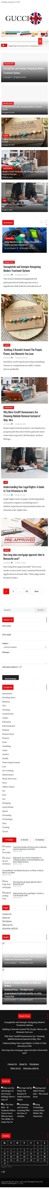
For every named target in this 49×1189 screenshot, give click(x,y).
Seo (3, 799)
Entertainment (8, 726)
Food (4, 742)
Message (5, 652)
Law (4, 200)
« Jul (3, 1172)
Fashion (5, 136)
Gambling (6, 746)
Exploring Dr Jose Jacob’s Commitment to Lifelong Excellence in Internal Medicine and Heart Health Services (28, 859)
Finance (6, 550)
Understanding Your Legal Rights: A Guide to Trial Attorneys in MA (23, 489)
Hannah (8, 77)
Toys (4, 823)
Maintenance (7, 168)
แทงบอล (36, 1060)
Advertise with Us (10, 928)
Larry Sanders (11, 248)
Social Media (7, 807)
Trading (5, 827)
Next (37, 591)
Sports (5, 811)
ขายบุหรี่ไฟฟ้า (27, 1060)
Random (40, 840)
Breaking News (9, 64)
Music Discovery (9, 779)
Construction (7, 714)
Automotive (9, 238)
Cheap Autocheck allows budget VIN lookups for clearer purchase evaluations (23, 243)
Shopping (6, 803)
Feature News (8, 734)
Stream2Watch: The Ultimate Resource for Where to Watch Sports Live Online (22, 871)
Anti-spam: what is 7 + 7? (11, 667)
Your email (6, 635)
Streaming (6, 815)
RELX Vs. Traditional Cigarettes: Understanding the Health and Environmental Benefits (24, 958)
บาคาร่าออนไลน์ (16, 1060)
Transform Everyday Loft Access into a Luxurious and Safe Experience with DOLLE (29, 848)
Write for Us (7, 925)
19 (17, 1157)
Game (4, 750)
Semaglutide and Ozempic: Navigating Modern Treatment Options (22, 269)
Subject (5, 643)
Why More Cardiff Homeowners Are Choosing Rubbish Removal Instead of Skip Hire (21, 416)
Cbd (4, 706)
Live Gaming (7, 771)
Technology (7, 819)
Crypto (5, 718)
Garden (5, 754)
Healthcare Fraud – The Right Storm (19, 989)
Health (5, 758)
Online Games (8, 787)
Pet (3, 791)
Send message (10, 679)
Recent (25, 840)
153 (27, 591)
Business (6, 702)
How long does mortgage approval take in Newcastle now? (27, 883)
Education (6, 722)
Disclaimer (7, 921)
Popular (10, 840)
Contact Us (7, 914)
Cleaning (6, 710)
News (4, 783)
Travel (5, 831)
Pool (4, 795)
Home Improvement (11, 762)
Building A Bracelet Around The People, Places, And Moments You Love (22, 352)
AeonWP (20, 1183)
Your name (6, 626)
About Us (6, 918)
